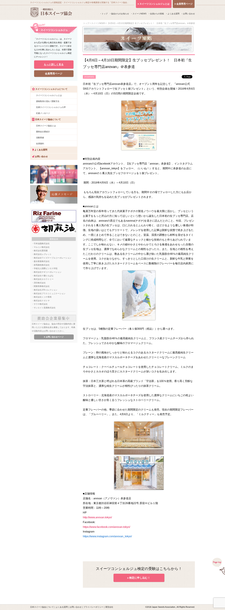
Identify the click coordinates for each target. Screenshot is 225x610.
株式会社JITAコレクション (45, 290)
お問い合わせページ (55, 337)
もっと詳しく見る (54, 64)
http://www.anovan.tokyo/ (97, 517)
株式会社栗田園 (41, 250)
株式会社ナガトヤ (42, 300)
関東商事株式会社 (42, 286)
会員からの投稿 (157, 14)
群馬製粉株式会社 (42, 265)
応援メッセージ (43, 113)
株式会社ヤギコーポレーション (47, 272)
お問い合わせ (189, 14)
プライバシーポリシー (93, 607)
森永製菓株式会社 (42, 261)
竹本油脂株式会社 (42, 243)
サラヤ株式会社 (41, 304)
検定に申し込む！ (139, 577)
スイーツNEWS (139, 14)
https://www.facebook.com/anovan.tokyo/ (106, 527)
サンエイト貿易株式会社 (45, 308)
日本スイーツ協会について (42, 607)
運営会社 (109, 607)
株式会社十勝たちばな (44, 276)
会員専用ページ (53, 73)
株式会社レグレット (43, 254)
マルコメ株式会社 (42, 247)
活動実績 (40, 137)
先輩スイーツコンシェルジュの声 (51, 107)
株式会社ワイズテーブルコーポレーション (52, 258)
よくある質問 (173, 14)
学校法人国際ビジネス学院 (45, 268)
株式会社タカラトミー (44, 279)
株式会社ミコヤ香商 (43, 297)
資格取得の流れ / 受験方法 (47, 101)
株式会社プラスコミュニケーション (49, 293)
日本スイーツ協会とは (46, 126)
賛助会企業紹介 (43, 132)
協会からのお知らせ (120, 14)
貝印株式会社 (40, 283)
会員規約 (40, 143)
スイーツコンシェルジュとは (49, 95)
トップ (105, 14)
